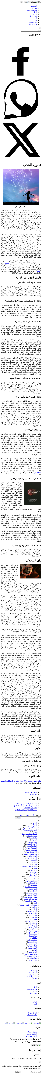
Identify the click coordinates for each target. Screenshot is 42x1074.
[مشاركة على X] (21, 159)
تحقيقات (34, 991)
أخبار (35, 987)
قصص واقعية (32, 989)
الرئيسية (34, 970)
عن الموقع (33, 974)
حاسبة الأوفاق (32, 1015)
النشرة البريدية (31, 1034)
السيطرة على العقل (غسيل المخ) (25, 806)
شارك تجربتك (32, 1032)
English (34, 978)
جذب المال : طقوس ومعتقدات (26, 804)
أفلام (35, 1002)
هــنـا (7, 263)
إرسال (18, 1072)
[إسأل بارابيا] (36, 1045)
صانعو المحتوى (31, 977)
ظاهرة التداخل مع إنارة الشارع (26, 810)
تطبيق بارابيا (32, 1013)
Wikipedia (33, 794)
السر (38, 271)
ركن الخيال (33, 993)
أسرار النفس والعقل (26, 815)
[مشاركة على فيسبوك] (21, 78)
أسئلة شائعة (32, 972)
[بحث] (27, 2)
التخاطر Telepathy (30, 808)
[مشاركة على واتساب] (21, 119)
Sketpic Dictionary (30, 792)
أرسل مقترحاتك (31, 1036)
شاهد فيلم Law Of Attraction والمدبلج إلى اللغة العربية (21, 781)
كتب (35, 1004)
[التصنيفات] (34, 2)
